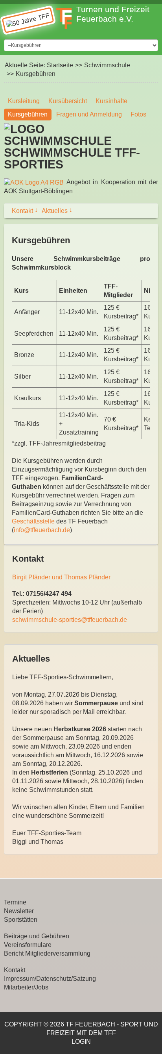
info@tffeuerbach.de (42, 530)
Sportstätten (20, 919)
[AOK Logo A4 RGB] (34, 182)
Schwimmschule (107, 65)
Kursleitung (24, 101)
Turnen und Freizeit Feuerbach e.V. (112, 14)
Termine (15, 902)
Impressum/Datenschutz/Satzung (50, 978)
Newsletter (19, 911)
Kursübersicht (67, 101)
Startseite (60, 65)
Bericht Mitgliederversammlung (47, 953)
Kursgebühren (28, 114)
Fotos (138, 114)
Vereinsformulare (28, 944)
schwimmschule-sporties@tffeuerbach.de (69, 619)
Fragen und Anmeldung (89, 114)
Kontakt (25, 210)
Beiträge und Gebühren (36, 936)
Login (81, 1041)
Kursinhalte (111, 101)
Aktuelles (57, 210)
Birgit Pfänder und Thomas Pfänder (61, 577)
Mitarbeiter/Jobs (26, 987)
